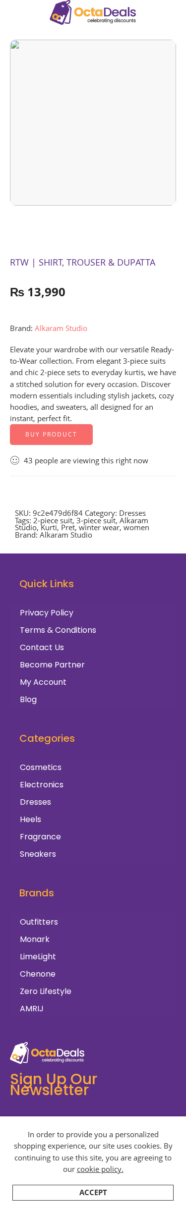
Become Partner (52, 664)
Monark (35, 939)
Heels (30, 819)
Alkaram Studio (61, 328)
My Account (43, 682)
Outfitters (39, 922)
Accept (93, 1192)
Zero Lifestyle (45, 991)
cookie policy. (100, 1169)
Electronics (41, 784)
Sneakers (38, 854)
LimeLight (38, 956)
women (136, 527)
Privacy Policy (46, 612)
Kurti (49, 527)
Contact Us (42, 647)
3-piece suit (96, 520)
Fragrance (40, 836)
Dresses (132, 513)
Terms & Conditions (58, 630)
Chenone (38, 974)
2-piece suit (52, 520)
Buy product (51, 434)
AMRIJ (32, 1008)
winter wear (99, 527)
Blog (28, 699)
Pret (68, 527)
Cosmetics (41, 767)
